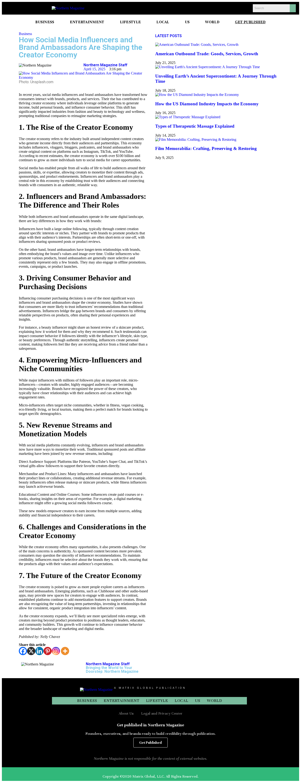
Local (182, 700)
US (197, 700)
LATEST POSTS (168, 36)
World (214, 700)
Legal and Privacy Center (161, 713)
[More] (65, 651)
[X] (31, 651)
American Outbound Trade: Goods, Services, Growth (206, 53)
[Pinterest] (48, 651)
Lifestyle (157, 700)
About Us (126, 713)
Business (25, 34)
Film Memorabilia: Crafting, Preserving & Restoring (206, 148)
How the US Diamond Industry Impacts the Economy (207, 103)
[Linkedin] (39, 651)
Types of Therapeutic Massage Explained (194, 126)
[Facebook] (23, 651)
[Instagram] (56, 651)
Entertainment (121, 700)
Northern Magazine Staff (105, 65)
